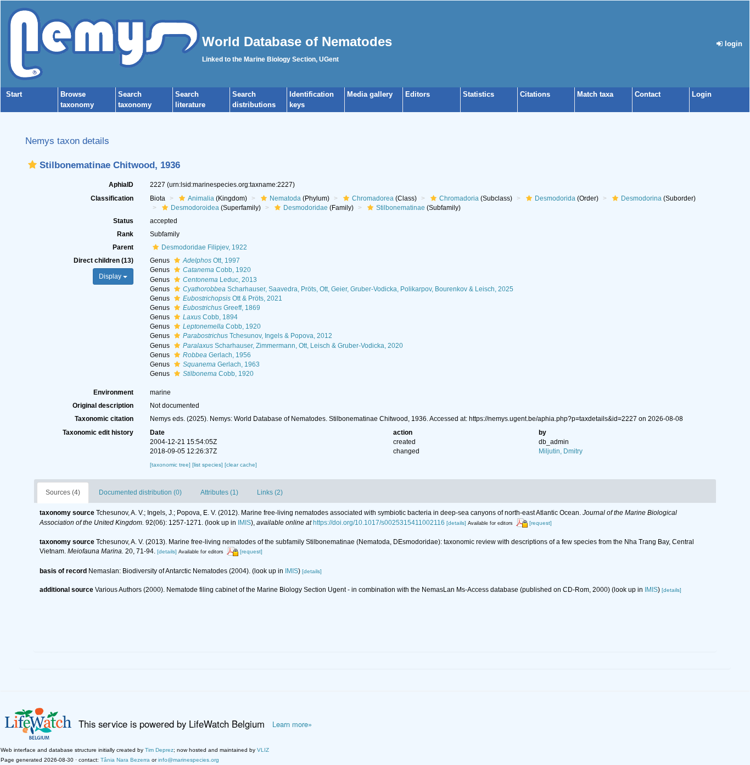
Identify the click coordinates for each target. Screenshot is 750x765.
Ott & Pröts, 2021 (232, 298)
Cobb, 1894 (210, 317)
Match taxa (595, 94)
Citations (535, 94)
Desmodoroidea (195, 208)
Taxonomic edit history (98, 432)
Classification (112, 198)
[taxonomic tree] (171, 465)
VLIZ (263, 750)
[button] (32, 164)
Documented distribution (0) (140, 492)
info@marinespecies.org (188, 760)
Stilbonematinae (400, 208)
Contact (648, 94)
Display (111, 276)
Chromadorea (373, 198)
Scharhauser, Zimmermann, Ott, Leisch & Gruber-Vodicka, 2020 (293, 346)
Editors (417, 94)
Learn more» (292, 724)
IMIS (244, 522)
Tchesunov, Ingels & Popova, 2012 (257, 336)
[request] (540, 523)
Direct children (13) (103, 260)
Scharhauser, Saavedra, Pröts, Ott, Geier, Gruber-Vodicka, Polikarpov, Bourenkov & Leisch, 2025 (348, 289)
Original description (102, 405)
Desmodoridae (305, 208)
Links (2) (270, 492)
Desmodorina (641, 198)
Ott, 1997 (211, 260)
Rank (125, 234)
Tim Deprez (159, 750)
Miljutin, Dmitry (561, 451)
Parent (123, 247)
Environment (113, 392)
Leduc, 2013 (220, 280)
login (732, 44)
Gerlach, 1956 (217, 355)
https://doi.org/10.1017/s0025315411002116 (379, 522)
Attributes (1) (219, 492)
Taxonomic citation (104, 419)
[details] (456, 523)
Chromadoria (459, 198)
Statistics (478, 94)
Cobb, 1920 (217, 270)
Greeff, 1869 (221, 308)
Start (14, 94)
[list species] (208, 465)
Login (702, 94)
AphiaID (121, 185)
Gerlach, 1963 (221, 364)
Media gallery (370, 94)
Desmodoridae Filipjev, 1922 (204, 247)
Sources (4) (63, 492)
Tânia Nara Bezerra (125, 760)
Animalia (201, 198)
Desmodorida (555, 198)
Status (123, 221)
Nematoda (285, 198)
